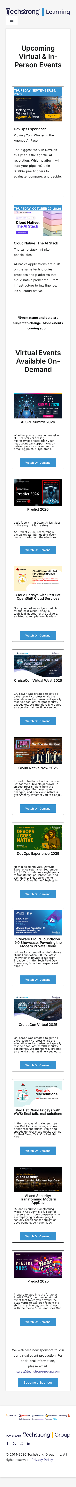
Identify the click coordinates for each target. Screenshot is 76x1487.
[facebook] (7, 1443)
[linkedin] (28, 1443)
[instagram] (21, 1443)
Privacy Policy (42, 1460)
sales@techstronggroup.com (38, 1371)
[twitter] (14, 1443)
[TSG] (38, 1433)
